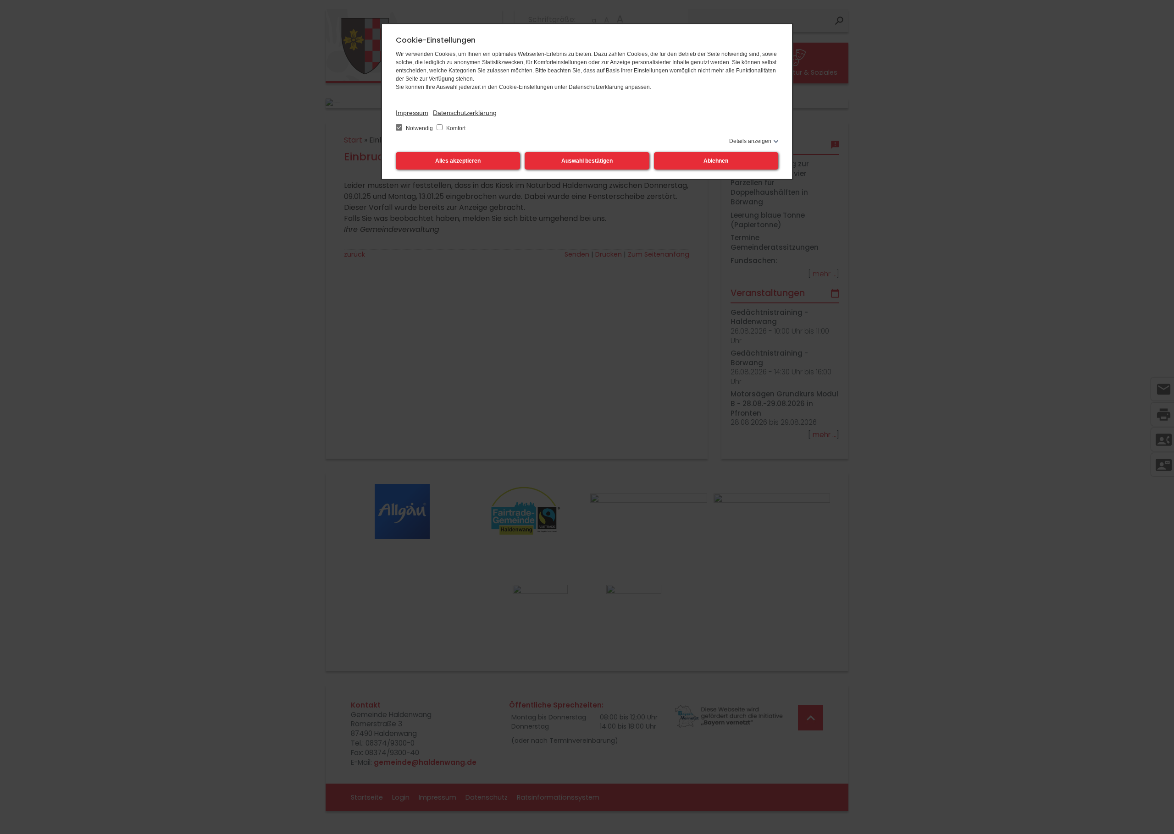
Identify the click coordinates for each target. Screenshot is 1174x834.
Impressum (412, 112)
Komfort (455, 128)
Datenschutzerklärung (465, 112)
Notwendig (419, 128)
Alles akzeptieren (458, 161)
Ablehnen (715, 161)
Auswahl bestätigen (587, 161)
